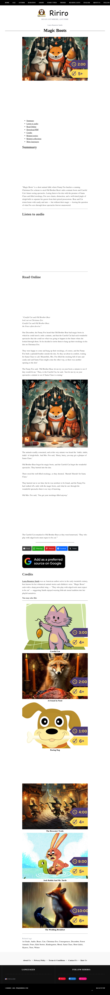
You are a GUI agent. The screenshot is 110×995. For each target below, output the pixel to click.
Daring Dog (55, 750)
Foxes (32, 944)
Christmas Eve (52, 941)
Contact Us (72, 960)
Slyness (25, 947)
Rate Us (84, 960)
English (87, 2)
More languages (33, 141)
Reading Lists (74, 2)
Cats (44, 941)
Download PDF (33, 129)
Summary (30, 120)
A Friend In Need (55, 701)
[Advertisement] (55, 102)
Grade (41, 2)
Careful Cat (55, 651)
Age (13, 2)
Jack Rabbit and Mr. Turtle (55, 880)
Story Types (52, 2)
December (75, 941)
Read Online (31, 126)
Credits (29, 132)
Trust (31, 947)
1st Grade (26, 941)
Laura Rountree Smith (55, 25)
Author (22, 2)
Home (7, 2)
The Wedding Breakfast (55, 930)
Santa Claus (67, 944)
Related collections (34, 138)
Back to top (100, 988)
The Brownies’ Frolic (55, 831)
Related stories (32, 135)
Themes (63, 2)
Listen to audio (32, 123)
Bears (39, 941)
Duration (32, 2)
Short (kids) (78, 944)
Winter (37, 947)
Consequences (64, 941)
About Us (96, 2)
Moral (59, 944)
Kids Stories (40, 944)
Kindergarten (51, 944)
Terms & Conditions (57, 960)
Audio (33, 941)
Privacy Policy (39, 960)
